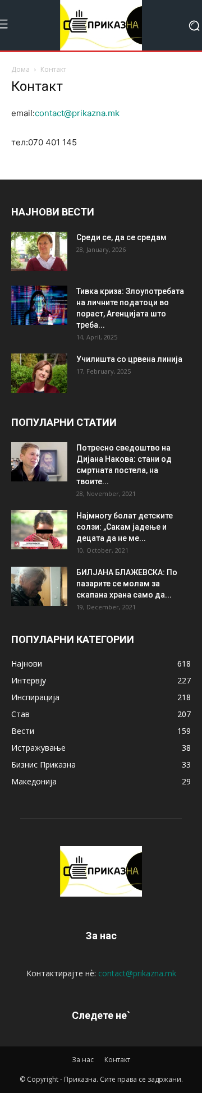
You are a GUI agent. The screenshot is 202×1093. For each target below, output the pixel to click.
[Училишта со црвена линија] (39, 373)
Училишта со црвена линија (129, 359)
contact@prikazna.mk (77, 113)
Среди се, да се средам (121, 237)
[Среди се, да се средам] (39, 251)
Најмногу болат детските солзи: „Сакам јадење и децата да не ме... (124, 527)
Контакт (117, 1059)
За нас (83, 1059)
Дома (20, 69)
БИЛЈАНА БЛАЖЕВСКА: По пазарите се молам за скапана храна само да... (126, 583)
